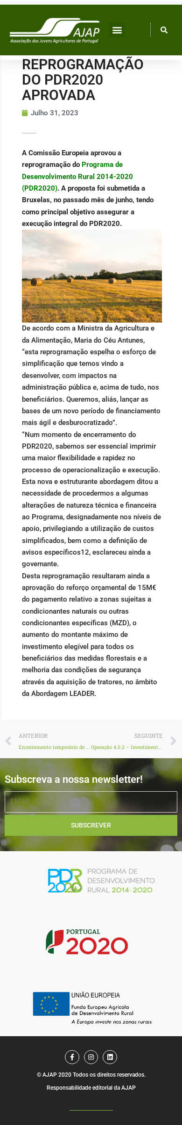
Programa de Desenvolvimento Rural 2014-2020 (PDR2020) (77, 176)
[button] (117, 30)
